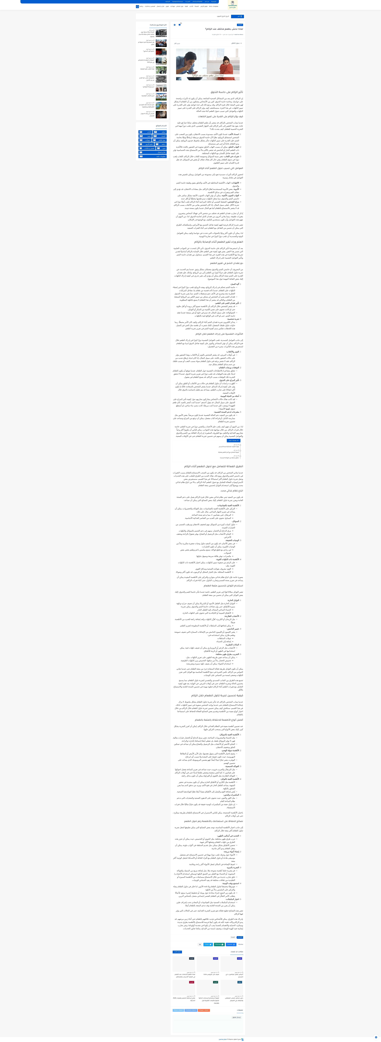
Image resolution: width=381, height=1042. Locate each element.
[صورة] (161, 33)
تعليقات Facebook (191, 1010)
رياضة (141, 6)
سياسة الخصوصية (177, 1)
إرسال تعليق (237, 1017)
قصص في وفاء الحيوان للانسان (147, 115)
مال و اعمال (160, 6)
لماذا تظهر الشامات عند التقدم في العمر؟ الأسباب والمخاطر (185, 976)
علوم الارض (146, 144)
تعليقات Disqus (178, 1010)
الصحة (197, 6)
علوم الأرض (204, 6)
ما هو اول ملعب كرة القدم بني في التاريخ (146, 79)
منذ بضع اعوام (149, 40)
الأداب (191, 6)
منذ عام (235, 444)
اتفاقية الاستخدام (197, 1)
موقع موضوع (223, 1039)
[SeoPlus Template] (242, 1039)
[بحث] (137, 6)
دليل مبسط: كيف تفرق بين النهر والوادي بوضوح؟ (146, 106)
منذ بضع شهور (238, 972)
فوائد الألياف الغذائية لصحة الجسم (229, 447)
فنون (167, 6)
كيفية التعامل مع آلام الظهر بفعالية (228, 452)
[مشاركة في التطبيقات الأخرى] (200, 944)
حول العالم (180, 6)
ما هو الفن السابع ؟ (148, 51)
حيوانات (172, 6)
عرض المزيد (177, 952)
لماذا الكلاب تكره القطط (147, 69)
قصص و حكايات (150, 6)
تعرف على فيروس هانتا (211, 974)
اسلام (160, 132)
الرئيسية (213, 1)
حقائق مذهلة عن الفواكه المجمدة (229, 458)
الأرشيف (167, 1)
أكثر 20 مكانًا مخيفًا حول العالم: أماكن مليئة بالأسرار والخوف (146, 34)
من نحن (207, 1)
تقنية (186, 6)
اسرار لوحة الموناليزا (148, 87)
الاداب (145, 132)
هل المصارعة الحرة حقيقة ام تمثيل (146, 43)
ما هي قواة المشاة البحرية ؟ (220, 16)
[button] (231, 944)
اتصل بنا (188, 1)
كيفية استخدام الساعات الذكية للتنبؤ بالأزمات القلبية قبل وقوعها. (209, 1000)
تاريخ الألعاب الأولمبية (148, 96)
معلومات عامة (213, 6)
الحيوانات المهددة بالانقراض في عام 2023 (146, 61)
